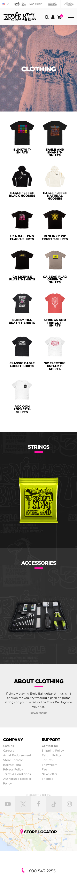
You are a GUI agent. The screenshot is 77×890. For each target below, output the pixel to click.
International (12, 764)
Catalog (8, 745)
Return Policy (51, 755)
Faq (44, 769)
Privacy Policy (13, 769)
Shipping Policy (53, 750)
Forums (47, 760)
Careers (8, 750)
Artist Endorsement (17, 755)
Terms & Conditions (17, 774)
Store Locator (13, 760)
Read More (38, 713)
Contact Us (50, 745)
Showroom (49, 764)
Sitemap (47, 778)
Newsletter (49, 774)
